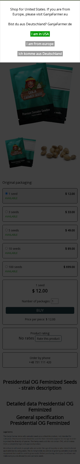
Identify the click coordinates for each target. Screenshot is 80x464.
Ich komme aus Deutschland (40, 53)
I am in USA (40, 34)
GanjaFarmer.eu (55, 14)
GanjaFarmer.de (60, 24)
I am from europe (40, 44)
